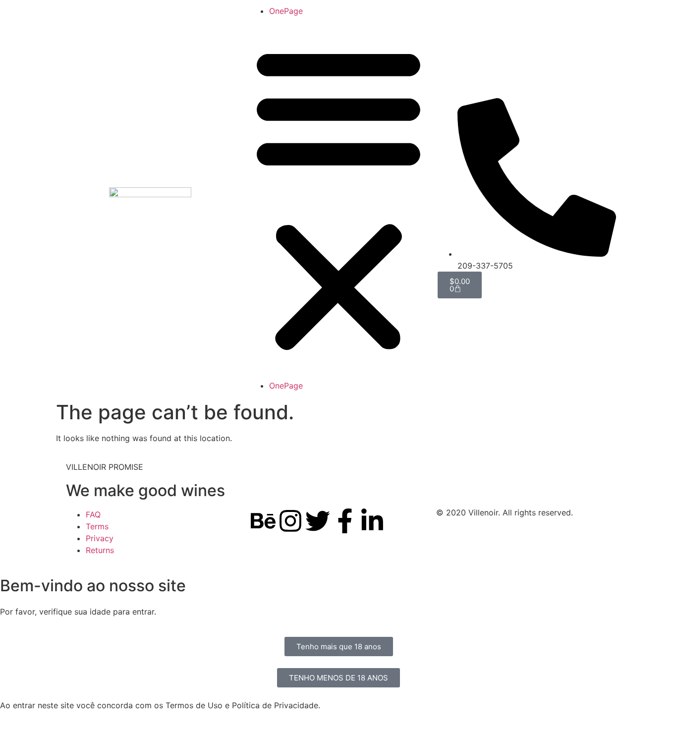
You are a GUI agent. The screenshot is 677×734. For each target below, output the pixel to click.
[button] (338, 198)
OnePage (286, 11)
